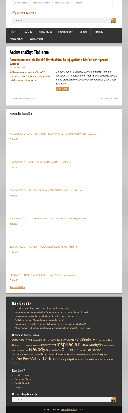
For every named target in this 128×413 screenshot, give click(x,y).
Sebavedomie (19, 354)
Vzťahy (28, 32)
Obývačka (56, 350)
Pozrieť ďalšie (17, 287)
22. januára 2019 (17, 67)
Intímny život (48, 344)
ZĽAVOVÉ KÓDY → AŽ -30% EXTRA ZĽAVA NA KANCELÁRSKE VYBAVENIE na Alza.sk (54, 134)
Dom (110, 340)
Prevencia (99, 32)
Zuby (63, 359)
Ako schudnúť (22, 340)
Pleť (88, 350)
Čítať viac (62, 89)
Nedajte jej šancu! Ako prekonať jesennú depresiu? (39, 320)
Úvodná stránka (20, 2)
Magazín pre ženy (69, 409)
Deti (94, 340)
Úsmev (97, 359)
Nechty (25, 350)
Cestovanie (68, 340)
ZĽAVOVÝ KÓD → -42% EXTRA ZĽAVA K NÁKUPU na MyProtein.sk (43, 247)
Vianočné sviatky (84, 355)
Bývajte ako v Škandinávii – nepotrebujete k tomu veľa (41, 308)
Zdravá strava (17, 39)
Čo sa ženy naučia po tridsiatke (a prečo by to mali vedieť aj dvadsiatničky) (51, 312)
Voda (106, 355)
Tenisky (37, 355)
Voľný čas (20, 359)
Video (94, 355)
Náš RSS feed (62, 2)
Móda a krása (45, 32)
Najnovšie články (41, 2)
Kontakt (78, 2)
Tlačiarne (108, 98)
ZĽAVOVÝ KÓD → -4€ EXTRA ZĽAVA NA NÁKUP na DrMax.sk (40, 162)
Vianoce (73, 355)
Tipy (43, 354)
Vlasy (100, 354)
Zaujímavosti (36, 39)
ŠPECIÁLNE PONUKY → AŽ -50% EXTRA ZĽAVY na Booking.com (42, 275)
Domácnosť (18, 345)
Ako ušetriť (39, 339)
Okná (82, 350)
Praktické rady (66, 32)
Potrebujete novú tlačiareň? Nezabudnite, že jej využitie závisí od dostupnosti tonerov (59, 61)
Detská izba (103, 340)
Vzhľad (37, 358)
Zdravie (83, 32)
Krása (83, 344)
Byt (58, 340)
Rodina (96, 350)
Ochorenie (71, 350)
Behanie (51, 339)
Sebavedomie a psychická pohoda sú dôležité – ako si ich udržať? (47, 316)
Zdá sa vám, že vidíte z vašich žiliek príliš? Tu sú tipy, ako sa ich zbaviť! (50, 324)
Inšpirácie (66, 344)
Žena (15, 363)
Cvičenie (84, 340)
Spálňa (30, 355)
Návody (37, 349)
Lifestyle (14, 32)
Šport (111, 359)
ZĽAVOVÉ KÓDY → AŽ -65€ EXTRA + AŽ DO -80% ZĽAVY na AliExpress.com (48, 218)
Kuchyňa (96, 345)
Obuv (49, 350)
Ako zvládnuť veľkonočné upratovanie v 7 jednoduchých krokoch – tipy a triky (52, 328)
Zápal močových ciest (80, 359)
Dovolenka (29, 345)
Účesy (104, 359)
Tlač (101, 98)
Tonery (115, 98)
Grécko (37, 345)
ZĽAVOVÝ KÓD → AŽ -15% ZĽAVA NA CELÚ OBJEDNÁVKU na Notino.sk (46, 190)
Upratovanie (62, 354)
